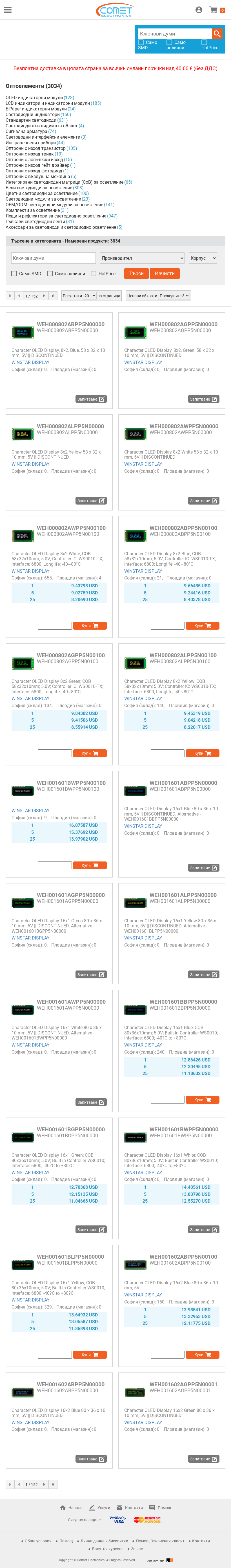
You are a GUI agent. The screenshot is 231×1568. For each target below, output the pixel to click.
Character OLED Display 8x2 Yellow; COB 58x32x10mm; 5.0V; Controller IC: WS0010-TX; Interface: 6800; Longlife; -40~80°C (170, 686)
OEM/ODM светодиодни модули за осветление (54, 204)
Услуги (103, 1507)
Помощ (164, 1507)
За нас (137, 1549)
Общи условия (38, 1541)
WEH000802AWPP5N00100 (71, 528)
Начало (75, 1507)
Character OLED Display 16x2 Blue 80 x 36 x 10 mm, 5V (171, 1285)
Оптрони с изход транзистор (36, 148)
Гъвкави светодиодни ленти (35, 221)
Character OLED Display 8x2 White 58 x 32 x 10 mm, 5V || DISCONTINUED (171, 454)
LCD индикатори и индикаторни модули (48, 103)
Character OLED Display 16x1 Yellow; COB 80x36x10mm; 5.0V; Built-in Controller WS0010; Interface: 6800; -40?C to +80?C (58, 1288)
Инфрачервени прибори (31, 142)
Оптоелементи (25, 86)
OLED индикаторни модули (34, 97)
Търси (217, 33)
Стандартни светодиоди (31, 120)
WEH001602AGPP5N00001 (183, 1384)
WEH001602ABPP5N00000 (71, 1384)
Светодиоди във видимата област (42, 125)
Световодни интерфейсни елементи (43, 137)
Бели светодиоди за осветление (39, 187)
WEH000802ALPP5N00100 (183, 655)
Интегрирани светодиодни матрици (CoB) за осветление (64, 182)
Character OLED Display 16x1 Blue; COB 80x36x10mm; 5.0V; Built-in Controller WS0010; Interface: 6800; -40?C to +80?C (171, 1033)
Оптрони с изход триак (30, 154)
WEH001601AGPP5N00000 (71, 895)
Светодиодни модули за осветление (43, 199)
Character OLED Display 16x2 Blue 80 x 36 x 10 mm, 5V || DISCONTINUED (58, 1413)
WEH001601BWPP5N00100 (71, 782)
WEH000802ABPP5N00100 (183, 528)
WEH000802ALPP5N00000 (70, 426)
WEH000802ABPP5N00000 (71, 324)
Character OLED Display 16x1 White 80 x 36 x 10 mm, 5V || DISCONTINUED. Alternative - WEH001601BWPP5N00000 (57, 1033)
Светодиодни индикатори (33, 114)
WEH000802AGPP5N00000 (183, 324)
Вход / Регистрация (199, 10)
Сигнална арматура (26, 131)
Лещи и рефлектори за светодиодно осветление (56, 216)
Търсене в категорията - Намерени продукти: (65, 241)
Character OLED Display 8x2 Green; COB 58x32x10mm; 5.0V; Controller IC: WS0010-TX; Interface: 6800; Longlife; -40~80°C (57, 686)
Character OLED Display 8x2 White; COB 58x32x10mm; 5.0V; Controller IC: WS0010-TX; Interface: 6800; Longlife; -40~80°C (57, 559)
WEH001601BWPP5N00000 (184, 1129)
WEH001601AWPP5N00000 (71, 1001)
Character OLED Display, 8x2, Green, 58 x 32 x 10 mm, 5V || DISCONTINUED (169, 353)
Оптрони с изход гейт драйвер (37, 165)
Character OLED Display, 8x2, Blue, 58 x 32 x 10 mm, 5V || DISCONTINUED (58, 353)
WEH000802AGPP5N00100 (71, 655)
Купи (86, 625)
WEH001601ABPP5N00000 (183, 782)
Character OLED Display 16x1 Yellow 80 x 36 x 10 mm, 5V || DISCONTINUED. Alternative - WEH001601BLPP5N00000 (170, 926)
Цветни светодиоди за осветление (41, 193)
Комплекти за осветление (33, 210)
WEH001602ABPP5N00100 (183, 1256)
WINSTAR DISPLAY (31, 362)
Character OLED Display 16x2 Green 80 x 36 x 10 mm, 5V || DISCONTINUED (169, 1413)
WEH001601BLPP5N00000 (70, 1256)
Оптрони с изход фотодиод (34, 171)
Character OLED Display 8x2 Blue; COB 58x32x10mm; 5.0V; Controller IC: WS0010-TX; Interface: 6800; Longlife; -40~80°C (170, 559)
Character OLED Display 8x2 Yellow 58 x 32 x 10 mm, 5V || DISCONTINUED (56, 454)
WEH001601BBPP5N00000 (183, 1001)
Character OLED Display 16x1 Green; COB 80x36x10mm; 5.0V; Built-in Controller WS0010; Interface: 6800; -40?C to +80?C (58, 1160)
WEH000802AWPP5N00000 (184, 426)
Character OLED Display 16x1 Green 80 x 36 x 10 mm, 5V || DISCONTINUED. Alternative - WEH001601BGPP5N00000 (57, 926)
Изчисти (165, 273)
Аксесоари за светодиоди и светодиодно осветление (61, 227)
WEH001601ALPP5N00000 (183, 895)
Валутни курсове (107, 1549)
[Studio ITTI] (160, 1560)
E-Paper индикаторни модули (36, 109)
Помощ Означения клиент (160, 1541)
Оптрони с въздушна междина (38, 176)
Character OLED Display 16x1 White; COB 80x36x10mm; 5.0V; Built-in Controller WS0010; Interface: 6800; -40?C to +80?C (171, 1160)
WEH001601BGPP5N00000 (71, 1129)
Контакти (134, 1507)
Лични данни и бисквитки (104, 1541)
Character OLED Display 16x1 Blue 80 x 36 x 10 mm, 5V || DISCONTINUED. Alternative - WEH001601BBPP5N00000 (171, 814)
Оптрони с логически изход (34, 159)
